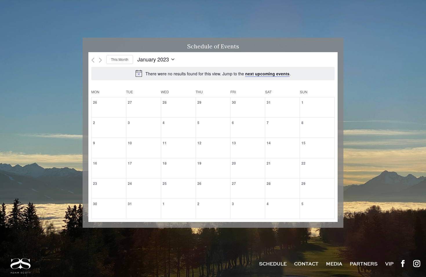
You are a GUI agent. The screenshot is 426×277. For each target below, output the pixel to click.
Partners (364, 264)
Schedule (273, 264)
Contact (306, 264)
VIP (389, 264)
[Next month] (100, 60)
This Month (119, 59)
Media (334, 264)
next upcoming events (267, 73)
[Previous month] (92, 60)
